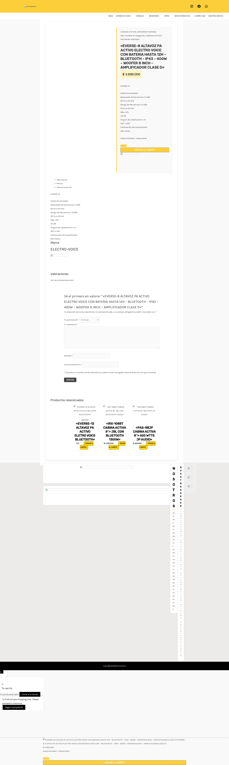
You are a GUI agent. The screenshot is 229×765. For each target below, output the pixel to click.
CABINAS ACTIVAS (128, 32)
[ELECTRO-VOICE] (129, 161)
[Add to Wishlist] (123, 146)
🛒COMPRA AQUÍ (199, 16)
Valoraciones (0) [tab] (64, 187)
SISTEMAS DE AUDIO (123, 16)
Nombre (68, 355)
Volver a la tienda (30, 694)
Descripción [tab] (62, 180)
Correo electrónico (73, 364)
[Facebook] (199, 6)
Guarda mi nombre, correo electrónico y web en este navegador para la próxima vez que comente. (111, 372)
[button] (114, 6)
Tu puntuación (71, 320)
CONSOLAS (140, 16)
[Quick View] (82, 443)
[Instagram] (192, 6)
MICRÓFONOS (154, 16)
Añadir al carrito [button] (117, 445)
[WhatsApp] (206, 6)
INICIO (111, 16)
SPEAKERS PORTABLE (147, 32)
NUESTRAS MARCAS (215, 16)
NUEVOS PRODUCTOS (182, 16)
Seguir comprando (14, 707)
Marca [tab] (60, 183)
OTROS (166, 16)
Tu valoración (71, 324)
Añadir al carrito (145, 150)
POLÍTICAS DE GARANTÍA (174, 576)
